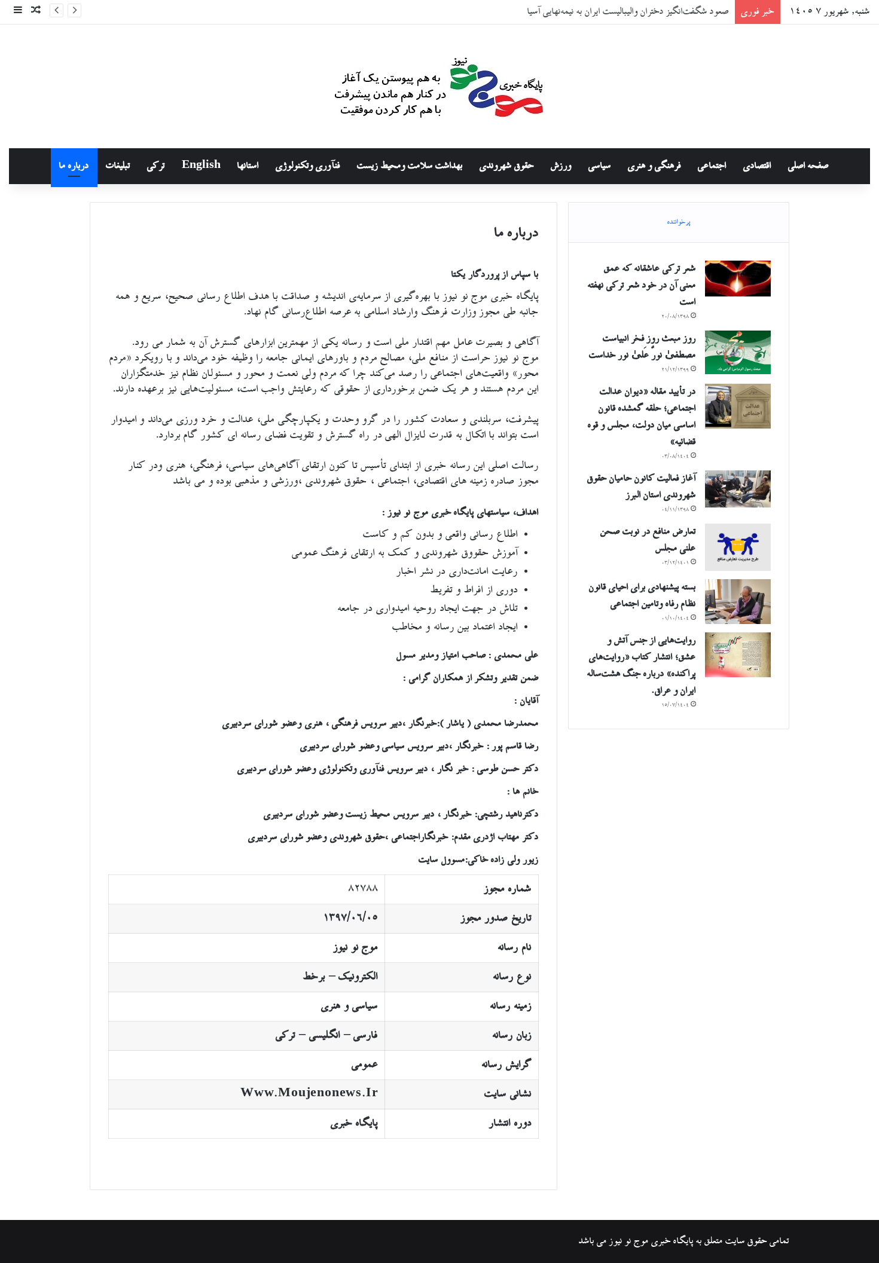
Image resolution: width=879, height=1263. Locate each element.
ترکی (156, 166)
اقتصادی (757, 166)
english (201, 166)
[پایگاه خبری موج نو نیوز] (439, 86)
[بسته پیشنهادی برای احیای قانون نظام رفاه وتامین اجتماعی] (738, 601)
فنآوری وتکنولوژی (308, 166)
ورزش (561, 166)
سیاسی (599, 166)
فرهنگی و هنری (654, 166)
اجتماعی (712, 166)
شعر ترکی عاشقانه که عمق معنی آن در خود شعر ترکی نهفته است (642, 285)
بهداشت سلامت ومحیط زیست (410, 166)
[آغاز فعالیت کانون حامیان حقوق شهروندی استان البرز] (738, 488)
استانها (248, 166)
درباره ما (74, 166)
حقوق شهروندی (507, 166)
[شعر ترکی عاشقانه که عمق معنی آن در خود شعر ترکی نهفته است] (738, 278)
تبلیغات (118, 166)
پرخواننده (679, 222)
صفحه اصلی (808, 166)
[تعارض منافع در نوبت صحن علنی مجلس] (738, 547)
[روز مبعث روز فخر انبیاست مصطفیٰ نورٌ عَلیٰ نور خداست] (738, 352)
